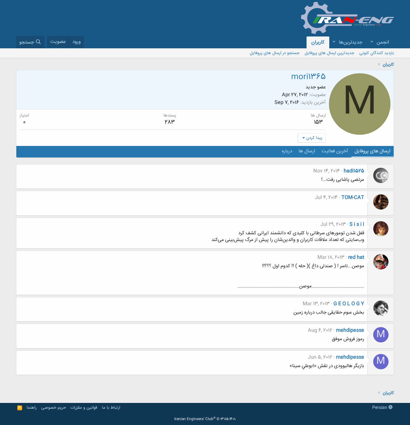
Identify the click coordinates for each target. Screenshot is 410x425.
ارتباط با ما (111, 407)
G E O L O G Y (348, 304)
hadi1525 (354, 171)
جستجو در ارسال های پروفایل (274, 53)
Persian (380, 407)
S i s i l (356, 225)
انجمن (383, 42)
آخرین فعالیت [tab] (335, 151)
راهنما (32, 407)
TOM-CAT (352, 198)
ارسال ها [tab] (307, 151)
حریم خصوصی (53, 407)
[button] (371, 42)
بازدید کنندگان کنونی (376, 53)
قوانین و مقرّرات (83, 407)
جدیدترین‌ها (350, 42)
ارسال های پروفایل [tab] (372, 151)
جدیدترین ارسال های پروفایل (329, 53)
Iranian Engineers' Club (205, 419)
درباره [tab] (287, 151)
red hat (356, 257)
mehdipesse (350, 330)
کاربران (317, 42)
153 (318, 122)
